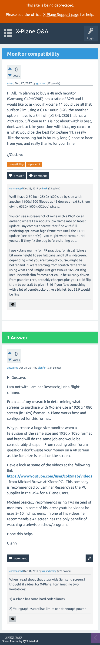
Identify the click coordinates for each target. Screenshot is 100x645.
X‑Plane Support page (61, 14)
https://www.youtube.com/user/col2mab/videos (49, 476)
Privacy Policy (13, 637)
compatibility (16, 164)
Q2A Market (30, 641)
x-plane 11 (34, 164)
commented (16, 188)
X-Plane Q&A (32, 31)
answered (12, 367)
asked (10, 83)
